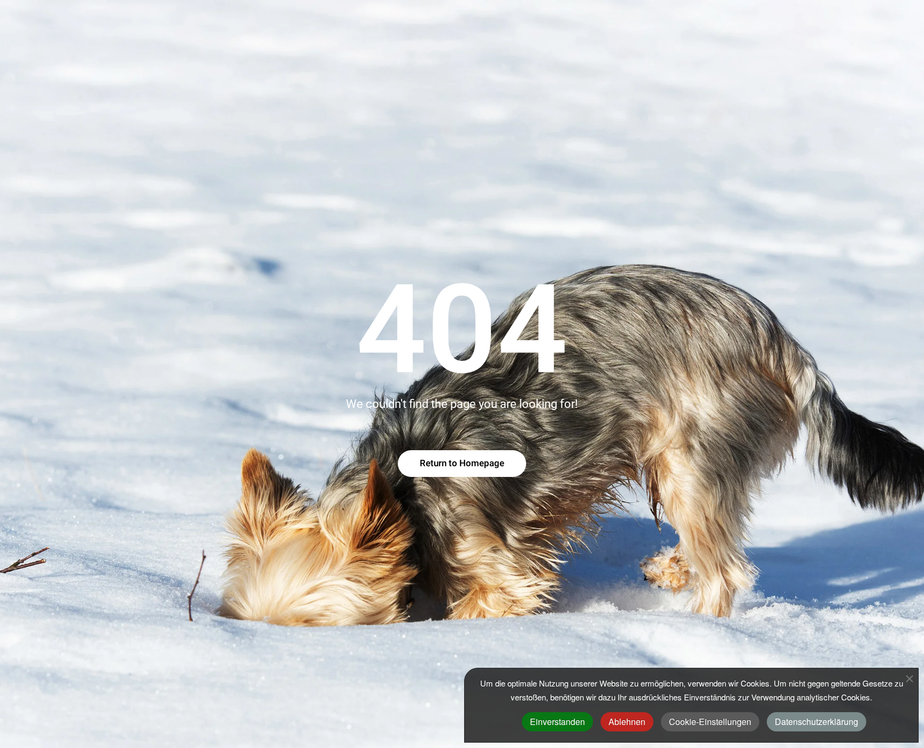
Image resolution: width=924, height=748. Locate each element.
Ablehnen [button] (627, 721)
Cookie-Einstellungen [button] (710, 721)
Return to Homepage (462, 463)
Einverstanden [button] (557, 721)
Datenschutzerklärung (816, 721)
